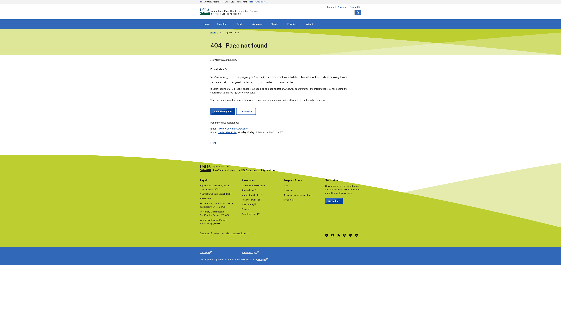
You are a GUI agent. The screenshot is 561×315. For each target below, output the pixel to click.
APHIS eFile (205, 198)
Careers (341, 7)
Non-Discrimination (251, 199)
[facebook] (333, 235)
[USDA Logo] (205, 11)
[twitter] (327, 235)
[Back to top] (553, 307)
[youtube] (357, 235)
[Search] (358, 12)
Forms (330, 7)
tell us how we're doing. (235, 233)
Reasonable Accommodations (297, 195)
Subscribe (333, 201)
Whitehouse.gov (249, 252)
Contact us (205, 233)
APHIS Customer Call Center (233, 128)
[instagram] (345, 235)
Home (207, 24)
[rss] (339, 235)
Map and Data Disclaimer (253, 185)
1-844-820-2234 (227, 132)
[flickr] (351, 235)
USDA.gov (205, 252)
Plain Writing (248, 204)
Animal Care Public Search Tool (215, 194)
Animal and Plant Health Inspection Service (234, 11)
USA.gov (261, 259)
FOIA (285, 185)
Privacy (245, 209)
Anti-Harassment (250, 214)
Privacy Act (289, 190)
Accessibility (248, 190)
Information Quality (251, 195)
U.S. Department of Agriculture (258, 170)
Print (213, 142)
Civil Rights (289, 199)
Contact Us (355, 7)
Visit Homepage (223, 111)
